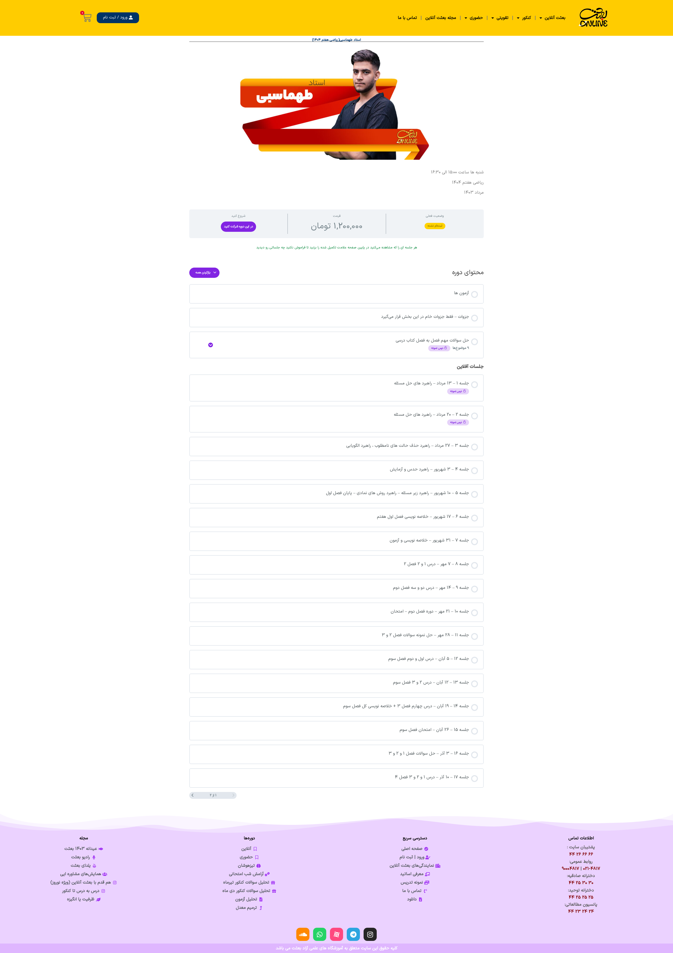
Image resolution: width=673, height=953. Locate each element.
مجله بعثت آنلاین (440, 18)
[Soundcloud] (302, 934)
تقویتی (502, 18)
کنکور (526, 18)
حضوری (476, 18)
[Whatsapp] (319, 934)
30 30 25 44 (581, 883)
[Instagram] (370, 934)
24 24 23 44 (581, 912)
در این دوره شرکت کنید (238, 226)
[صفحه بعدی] (192, 795)
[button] (118, 17)
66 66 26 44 (581, 854)
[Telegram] (353, 934)
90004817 (570, 869)
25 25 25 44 (581, 897)
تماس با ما (407, 18)
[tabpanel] (336, 182)
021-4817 (591, 869)
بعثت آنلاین (555, 18)
